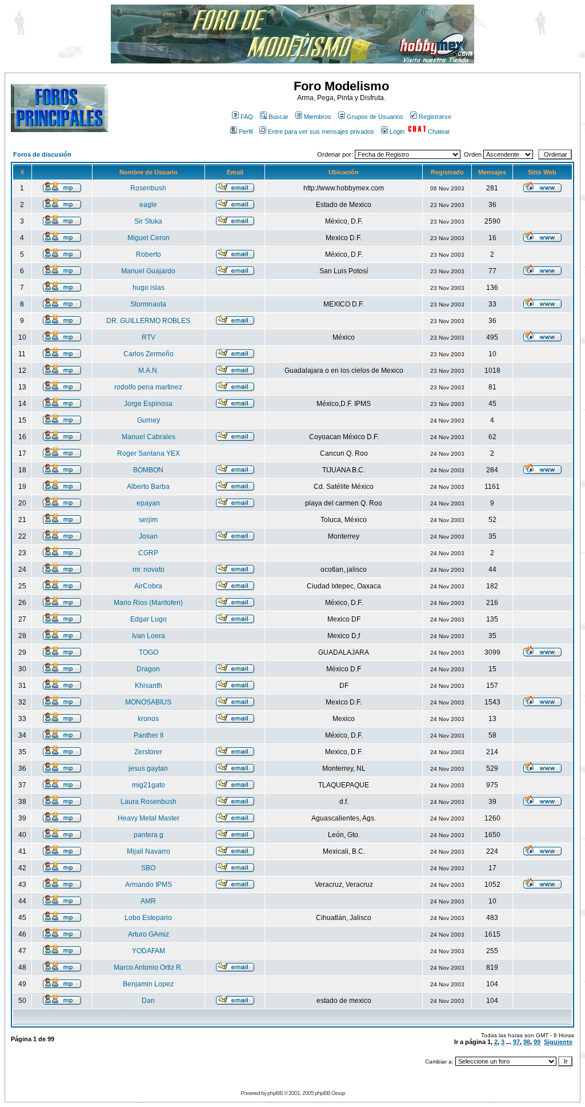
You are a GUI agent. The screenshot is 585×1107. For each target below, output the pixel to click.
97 (516, 1041)
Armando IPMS (148, 885)
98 (526, 1041)
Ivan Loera (148, 636)
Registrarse (435, 116)
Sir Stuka (148, 221)
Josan (148, 536)
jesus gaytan (148, 768)
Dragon (148, 669)
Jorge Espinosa (148, 404)
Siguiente (558, 1041)
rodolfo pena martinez (148, 387)
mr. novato (149, 570)
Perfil (246, 131)
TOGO (148, 652)
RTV (148, 337)
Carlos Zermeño (148, 354)
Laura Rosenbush (149, 802)
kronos (148, 719)
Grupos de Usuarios (375, 116)
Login (397, 131)
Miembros (317, 116)
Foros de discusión (42, 154)
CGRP (148, 553)
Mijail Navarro (148, 851)
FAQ (247, 116)
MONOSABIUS (148, 702)
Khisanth (148, 686)
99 (537, 1041)
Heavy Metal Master (148, 818)
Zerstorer (148, 752)
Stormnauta (148, 304)
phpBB (275, 1093)
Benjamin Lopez (148, 984)
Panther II (148, 735)
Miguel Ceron (148, 238)
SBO (148, 868)
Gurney (148, 420)
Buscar (279, 116)
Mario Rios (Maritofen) (148, 603)
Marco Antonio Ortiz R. (148, 967)
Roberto (148, 254)
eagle (148, 205)
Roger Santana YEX (148, 453)
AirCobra (148, 586)
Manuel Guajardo (148, 271)
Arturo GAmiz (148, 934)
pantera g (148, 835)
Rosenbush (148, 188)
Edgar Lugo (148, 619)
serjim (148, 520)
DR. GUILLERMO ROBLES (148, 321)
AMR (148, 901)
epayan (148, 503)
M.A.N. (148, 371)
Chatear (439, 131)
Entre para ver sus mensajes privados (321, 131)
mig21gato (148, 785)
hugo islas (149, 288)
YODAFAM (148, 951)
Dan (148, 1001)
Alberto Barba (148, 487)
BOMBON (148, 470)
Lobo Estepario (148, 918)
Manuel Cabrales (148, 437)
